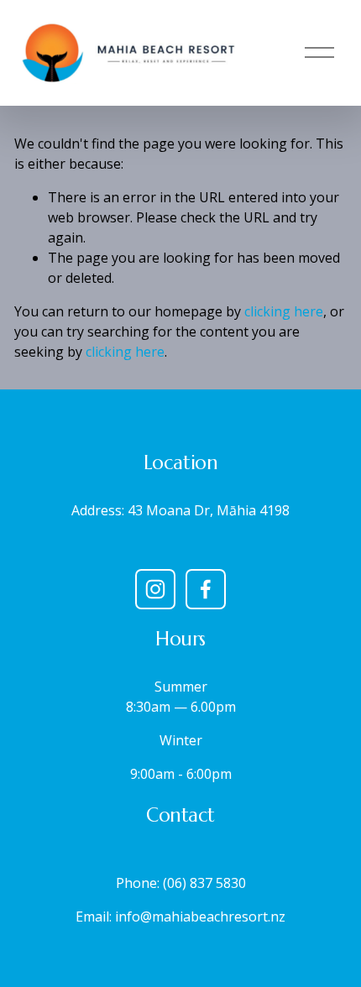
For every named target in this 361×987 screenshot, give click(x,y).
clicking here (283, 311)
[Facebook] (206, 589)
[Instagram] (155, 589)
